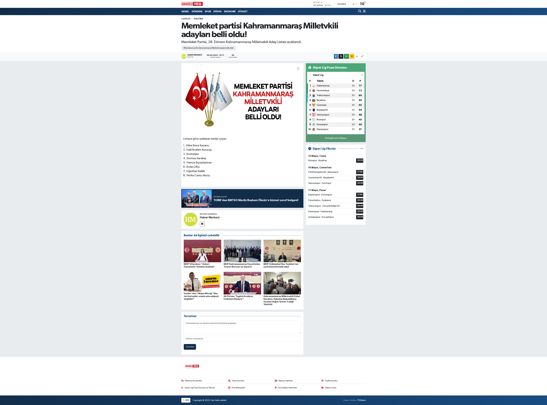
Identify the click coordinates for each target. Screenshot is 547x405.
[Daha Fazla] (352, 56)
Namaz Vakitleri (286, 381)
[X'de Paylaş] (340, 56)
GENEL (185, 11)
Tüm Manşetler (238, 388)
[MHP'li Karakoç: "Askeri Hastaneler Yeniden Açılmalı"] (202, 251)
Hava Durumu (238, 381)
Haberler (185, 19)
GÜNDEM (197, 11)
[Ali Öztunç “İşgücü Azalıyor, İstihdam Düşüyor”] (242, 283)
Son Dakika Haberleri (287, 388)
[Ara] (360, 11)
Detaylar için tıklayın (335, 138)
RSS (187, 400)
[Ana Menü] (364, 11)
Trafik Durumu (331, 381)
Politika (198, 19)
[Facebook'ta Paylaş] (336, 56)
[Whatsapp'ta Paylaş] (346, 56)
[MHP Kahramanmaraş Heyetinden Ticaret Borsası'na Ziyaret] (242, 251)
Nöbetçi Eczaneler (193, 381)
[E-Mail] (202, 224)
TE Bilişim (361, 400)
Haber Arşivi (330, 388)
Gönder (190, 347)
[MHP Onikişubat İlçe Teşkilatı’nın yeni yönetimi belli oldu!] (282, 251)
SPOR (208, 11)
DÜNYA (217, 11)
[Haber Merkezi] (190, 219)
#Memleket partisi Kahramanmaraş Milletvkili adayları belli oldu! (208, 48)
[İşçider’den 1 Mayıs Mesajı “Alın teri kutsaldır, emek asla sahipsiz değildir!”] (202, 281)
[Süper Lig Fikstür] (362, 148)
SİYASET (243, 11)
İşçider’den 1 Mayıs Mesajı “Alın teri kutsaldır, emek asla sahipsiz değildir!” (201, 296)
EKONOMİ (230, 11)
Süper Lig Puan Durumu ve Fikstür (200, 388)
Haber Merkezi (210, 217)
